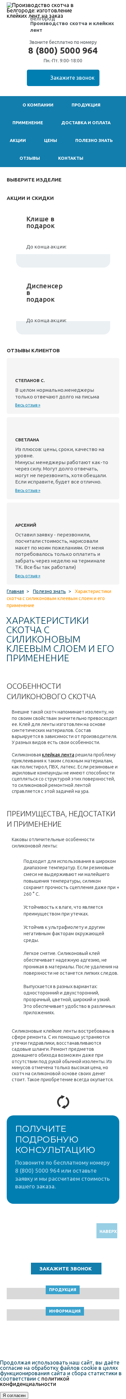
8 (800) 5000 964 (62, 50)
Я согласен (14, 1395)
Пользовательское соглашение (63, 1341)
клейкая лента (58, 754)
